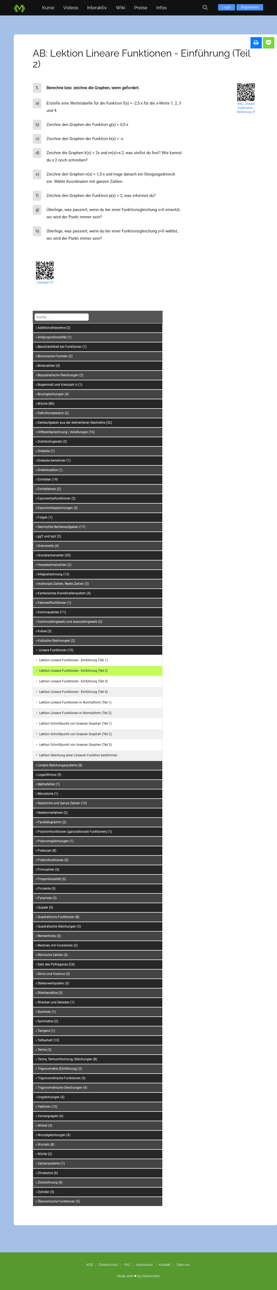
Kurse (48, 7)
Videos (70, 7)
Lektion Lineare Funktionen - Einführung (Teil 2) (73, 671)
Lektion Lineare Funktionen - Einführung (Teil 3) (73, 681)
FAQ (127, 1265)
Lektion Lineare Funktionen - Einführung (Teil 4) (73, 692)
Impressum (144, 1265)
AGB (89, 1265)
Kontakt (164, 1265)
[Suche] (205, 7)
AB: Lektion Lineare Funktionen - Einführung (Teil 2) (141, 58)
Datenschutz (108, 1265)
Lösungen (43, 282)
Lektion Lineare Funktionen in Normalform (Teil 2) (75, 713)
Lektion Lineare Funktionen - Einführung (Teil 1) (73, 660)
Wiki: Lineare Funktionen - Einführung (246, 108)
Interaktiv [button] (97, 7)
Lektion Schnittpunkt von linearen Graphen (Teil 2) (75, 734)
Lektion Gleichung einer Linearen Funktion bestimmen (78, 755)
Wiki (120, 7)
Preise (140, 7)
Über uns (183, 1265)
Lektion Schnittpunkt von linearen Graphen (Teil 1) (75, 723)
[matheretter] (20, 7)
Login (226, 7)
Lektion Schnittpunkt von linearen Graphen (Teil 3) (75, 745)
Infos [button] (161, 7)
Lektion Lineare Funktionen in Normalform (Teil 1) (75, 702)
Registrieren (250, 7)
